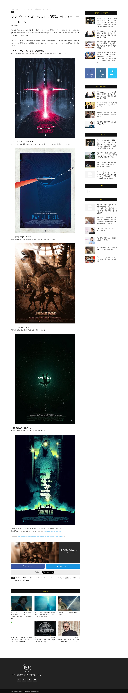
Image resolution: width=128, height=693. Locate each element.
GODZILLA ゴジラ (21, 578)
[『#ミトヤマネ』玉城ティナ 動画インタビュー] (90, 230)
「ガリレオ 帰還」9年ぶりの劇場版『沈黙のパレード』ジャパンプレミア (107, 105)
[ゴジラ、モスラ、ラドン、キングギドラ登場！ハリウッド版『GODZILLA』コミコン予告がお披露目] (21, 603)
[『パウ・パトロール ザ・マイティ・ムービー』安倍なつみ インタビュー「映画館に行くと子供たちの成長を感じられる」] (90, 174)
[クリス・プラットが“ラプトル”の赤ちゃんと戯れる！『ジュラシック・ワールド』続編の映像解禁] (21, 628)
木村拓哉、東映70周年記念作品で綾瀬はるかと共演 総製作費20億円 (106, 114)
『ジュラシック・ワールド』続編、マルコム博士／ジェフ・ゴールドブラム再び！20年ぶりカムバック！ (68, 640)
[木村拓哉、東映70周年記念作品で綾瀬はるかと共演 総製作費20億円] (90, 114)
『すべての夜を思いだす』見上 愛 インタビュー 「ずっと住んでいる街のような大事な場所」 (107, 155)
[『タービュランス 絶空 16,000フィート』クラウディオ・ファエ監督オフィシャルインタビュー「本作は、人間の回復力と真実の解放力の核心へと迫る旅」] (90, 20)
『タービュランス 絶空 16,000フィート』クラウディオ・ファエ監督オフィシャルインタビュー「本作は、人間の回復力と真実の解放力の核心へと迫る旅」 (107, 22)
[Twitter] (30, 680)
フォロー (101, 69)
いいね (90, 69)
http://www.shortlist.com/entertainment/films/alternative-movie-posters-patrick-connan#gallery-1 (41, 536)
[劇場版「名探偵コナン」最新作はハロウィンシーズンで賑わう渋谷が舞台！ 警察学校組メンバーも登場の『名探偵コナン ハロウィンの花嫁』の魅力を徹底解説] (90, 55)
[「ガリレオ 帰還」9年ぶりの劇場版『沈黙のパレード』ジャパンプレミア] (90, 105)
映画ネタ (28, 580)
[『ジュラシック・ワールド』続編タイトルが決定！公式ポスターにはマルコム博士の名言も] (45, 628)
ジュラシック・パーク (33, 578)
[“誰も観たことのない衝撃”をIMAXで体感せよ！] (69, 603)
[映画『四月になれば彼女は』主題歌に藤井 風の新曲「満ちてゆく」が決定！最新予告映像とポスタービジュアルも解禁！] (90, 220)
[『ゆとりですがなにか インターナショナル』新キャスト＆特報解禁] (90, 259)
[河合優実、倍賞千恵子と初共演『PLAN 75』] (90, 124)
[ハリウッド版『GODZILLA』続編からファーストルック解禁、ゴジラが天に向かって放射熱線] (45, 603)
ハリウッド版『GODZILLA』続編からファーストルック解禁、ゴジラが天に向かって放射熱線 (44, 614)
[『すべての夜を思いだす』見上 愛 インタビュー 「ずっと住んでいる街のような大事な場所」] (90, 155)
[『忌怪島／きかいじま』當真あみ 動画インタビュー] (90, 240)
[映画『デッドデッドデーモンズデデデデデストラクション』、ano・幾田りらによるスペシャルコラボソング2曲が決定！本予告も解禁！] (90, 207)
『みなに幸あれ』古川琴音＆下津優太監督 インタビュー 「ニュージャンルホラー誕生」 (107, 164)
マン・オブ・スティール (18, 580)
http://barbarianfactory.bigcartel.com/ (53, 531)
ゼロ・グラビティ (74, 578)
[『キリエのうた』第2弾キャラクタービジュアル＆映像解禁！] (90, 250)
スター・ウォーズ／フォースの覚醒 (59, 578)
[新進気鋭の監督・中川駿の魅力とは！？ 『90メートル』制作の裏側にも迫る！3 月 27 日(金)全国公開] (90, 44)
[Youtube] (35, 680)
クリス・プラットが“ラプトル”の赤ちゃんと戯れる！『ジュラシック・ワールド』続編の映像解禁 (21, 640)
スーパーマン (44, 578)
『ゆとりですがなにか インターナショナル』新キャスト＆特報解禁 (106, 259)
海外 (17, 9)
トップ (12, 9)
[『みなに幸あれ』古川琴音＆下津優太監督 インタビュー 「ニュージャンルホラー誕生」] (90, 164)
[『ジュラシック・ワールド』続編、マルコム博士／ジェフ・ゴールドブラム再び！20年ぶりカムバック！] (69, 628)
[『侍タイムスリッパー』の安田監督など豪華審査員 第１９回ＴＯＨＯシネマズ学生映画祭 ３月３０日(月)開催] (90, 33)
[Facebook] (19, 680)
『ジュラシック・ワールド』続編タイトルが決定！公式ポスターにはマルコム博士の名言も (44, 640)
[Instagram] (24, 680)
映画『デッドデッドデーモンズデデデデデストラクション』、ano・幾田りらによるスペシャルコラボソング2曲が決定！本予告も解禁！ (107, 209)
